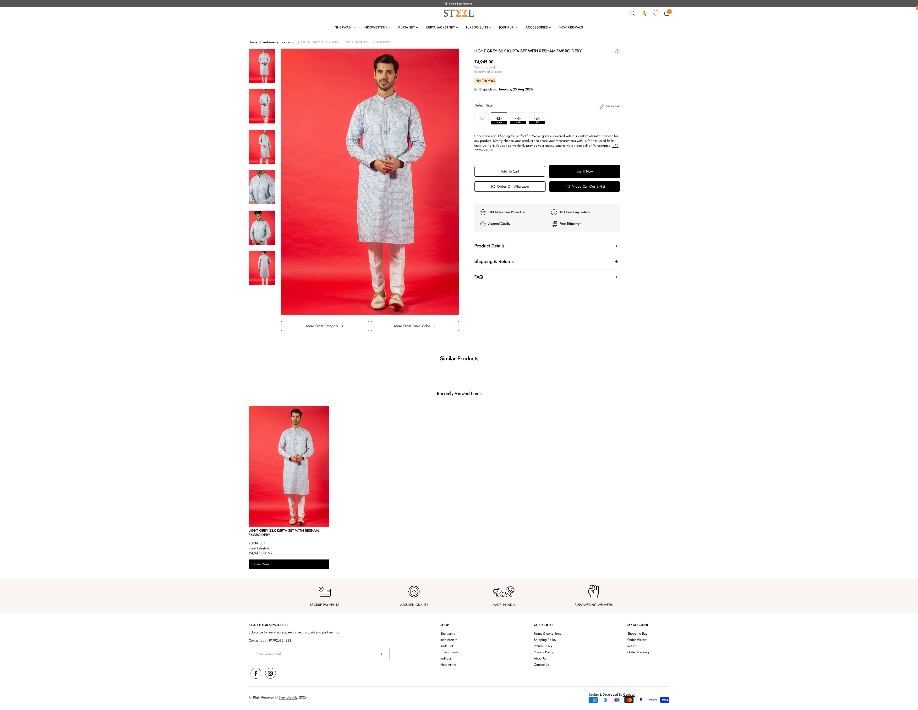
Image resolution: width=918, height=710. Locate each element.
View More (261, 564)
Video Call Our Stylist (588, 186)
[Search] (632, 13)
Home (253, 42)
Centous (629, 694)
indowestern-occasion (279, 42)
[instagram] (270, 673)
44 (520, 120)
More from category (322, 326)
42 (501, 120)
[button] (666, 13)
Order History (637, 639)
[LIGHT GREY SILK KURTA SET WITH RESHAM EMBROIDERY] (289, 467)
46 (539, 120)
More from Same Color (412, 326)
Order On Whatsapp (513, 186)
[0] (655, 13)
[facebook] (256, 673)
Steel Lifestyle (288, 697)
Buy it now (584, 171)
